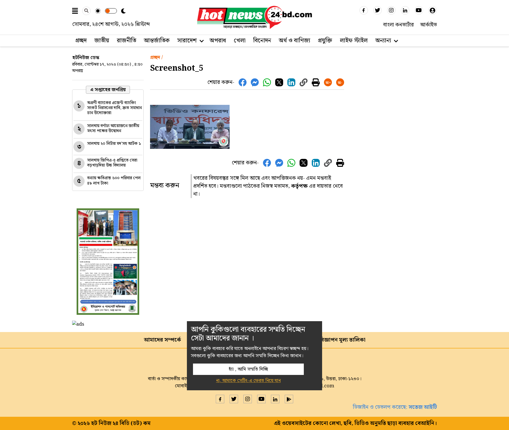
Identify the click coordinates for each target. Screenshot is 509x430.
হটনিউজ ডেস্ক (85, 57)
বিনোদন (262, 40)
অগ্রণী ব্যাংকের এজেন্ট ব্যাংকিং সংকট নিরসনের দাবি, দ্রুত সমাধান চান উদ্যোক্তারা (114, 108)
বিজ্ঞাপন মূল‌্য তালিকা (342, 340)
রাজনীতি (126, 40)
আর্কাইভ (428, 25)
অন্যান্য (383, 40)
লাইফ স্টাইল (354, 40)
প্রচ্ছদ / (156, 57)
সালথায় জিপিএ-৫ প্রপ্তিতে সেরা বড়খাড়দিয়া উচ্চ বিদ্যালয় (112, 163)
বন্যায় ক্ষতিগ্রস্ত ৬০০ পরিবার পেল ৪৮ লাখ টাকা (114, 180)
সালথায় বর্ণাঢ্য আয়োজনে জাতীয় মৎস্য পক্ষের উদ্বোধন (113, 128)
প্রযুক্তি (325, 40)
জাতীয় (101, 40)
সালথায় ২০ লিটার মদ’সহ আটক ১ (114, 143)
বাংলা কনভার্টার (398, 25)
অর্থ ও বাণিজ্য (294, 40)
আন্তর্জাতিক (157, 40)
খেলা (239, 40)
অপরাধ (218, 40)
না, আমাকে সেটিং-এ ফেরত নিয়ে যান (248, 380)
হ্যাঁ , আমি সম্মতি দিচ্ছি (248, 369)
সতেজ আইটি (423, 407)
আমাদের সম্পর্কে (162, 340)
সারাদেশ (187, 40)
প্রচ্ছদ (81, 40)
